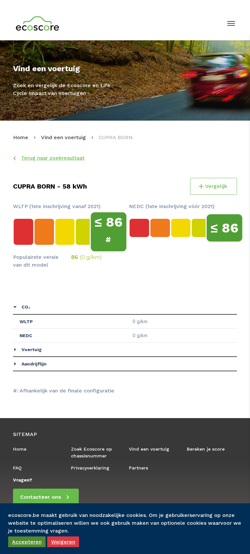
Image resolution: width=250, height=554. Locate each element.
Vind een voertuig (63, 137)
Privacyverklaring (90, 467)
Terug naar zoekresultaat (53, 158)
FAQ (17, 467)
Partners (138, 467)
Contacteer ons (40, 497)
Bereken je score (206, 449)
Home (20, 137)
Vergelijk (216, 186)
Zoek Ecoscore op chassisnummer (91, 452)
